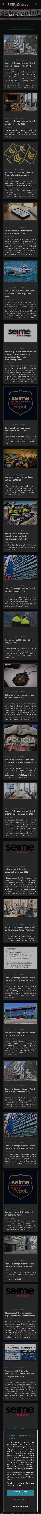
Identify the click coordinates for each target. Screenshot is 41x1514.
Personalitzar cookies (20, 1506)
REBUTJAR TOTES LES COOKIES (20, 1500)
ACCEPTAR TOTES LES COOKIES (20, 1492)
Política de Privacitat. (14, 1485)
